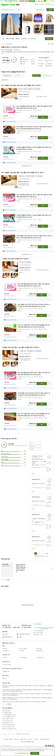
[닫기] (52, 749)
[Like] (49, 44)
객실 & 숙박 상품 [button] (10, 38)
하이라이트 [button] (23, 38)
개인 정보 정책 (41, 750)
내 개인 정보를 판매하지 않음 (27, 741)
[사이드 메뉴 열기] (53, 4)
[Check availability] (50, 117)
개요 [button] (3, 38)
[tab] (36, 75)
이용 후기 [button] (17, 38)
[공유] (52, 43)
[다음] (52, 569)
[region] (27, 751)
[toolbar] (25, 9)
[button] (8, 4)
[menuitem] (38, 4)
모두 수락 (35, 753)
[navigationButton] (32, 553)
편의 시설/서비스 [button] (32, 38)
